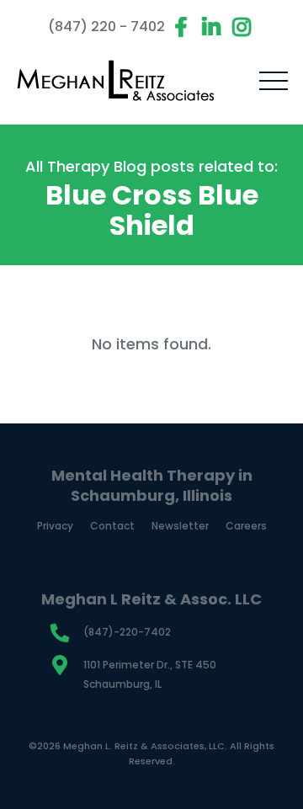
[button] (273, 81)
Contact (112, 526)
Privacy (55, 526)
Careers (246, 526)
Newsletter (180, 526)
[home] (115, 81)
